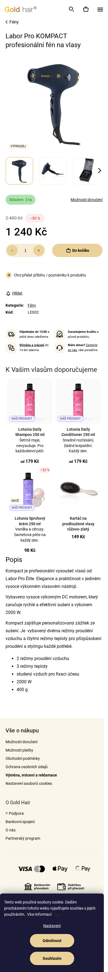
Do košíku (80, 250)
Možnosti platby (19, 750)
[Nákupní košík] (85, 9)
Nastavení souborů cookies (29, 783)
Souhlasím (52, 958)
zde (55, 914)
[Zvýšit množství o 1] (38, 250)
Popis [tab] (14, 560)
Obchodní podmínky (23, 758)
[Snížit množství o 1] (12, 250)
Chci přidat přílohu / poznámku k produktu (50, 275)
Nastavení (52, 925)
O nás (11, 830)
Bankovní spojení (20, 821)
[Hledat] (71, 9)
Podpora (16, 813)
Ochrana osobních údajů (27, 767)
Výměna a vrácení (31, 345)
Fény (32, 305)
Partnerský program (23, 838)
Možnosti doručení (86, 199)
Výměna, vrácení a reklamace (31, 775)
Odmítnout (52, 940)
